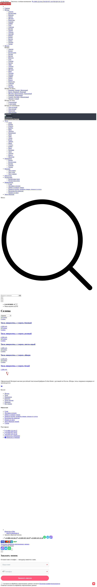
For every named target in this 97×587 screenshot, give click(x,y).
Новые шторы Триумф (12, 119)
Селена (10, 145)
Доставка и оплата (14, 186)
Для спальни (12, 112)
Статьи (7, 423)
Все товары (8, 404)
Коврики (7, 169)
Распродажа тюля (14, 179)
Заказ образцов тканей (12, 421)
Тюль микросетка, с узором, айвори (15, 355)
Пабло (10, 40)
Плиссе (10, 126)
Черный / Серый (13, 99)
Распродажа (8, 177)
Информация (9, 182)
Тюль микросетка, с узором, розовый (16, 334)
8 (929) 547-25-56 (11, 434)
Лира (10, 134)
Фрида (10, 155)
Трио (10, 136)
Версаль (11, 15)
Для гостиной (12, 107)
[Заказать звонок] (12, 549)
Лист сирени (12, 174)
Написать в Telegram (13, 437)
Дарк (10, 64)
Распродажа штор (14, 181)
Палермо (11, 150)
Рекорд (10, 35)
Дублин (10, 32)
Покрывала (8, 158)
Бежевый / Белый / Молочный (18, 90)
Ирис (10, 129)
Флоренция (12, 133)
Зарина (10, 17)
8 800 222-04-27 (38, 1)
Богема (10, 29)
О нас (10, 184)
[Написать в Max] (2, 549)
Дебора (10, 141)
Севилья (11, 27)
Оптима (10, 73)
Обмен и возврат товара (16, 187)
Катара (10, 124)
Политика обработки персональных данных (15, 544)
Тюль (6, 121)
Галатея (10, 22)
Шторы (7, 10)
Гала (9, 25)
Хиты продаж (9, 400)
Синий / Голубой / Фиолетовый (18, 97)
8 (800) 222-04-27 (11, 430)
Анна (10, 122)
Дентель (11, 131)
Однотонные (12, 102)
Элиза (10, 138)
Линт (10, 152)
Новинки (8, 402)
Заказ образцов (9, 194)
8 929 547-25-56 (59, 1)
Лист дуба (11, 172)
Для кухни (11, 111)
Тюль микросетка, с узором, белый (15, 366)
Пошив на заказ (13, 193)
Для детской (12, 109)
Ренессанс (11, 20)
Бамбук (10, 128)
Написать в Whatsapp (13, 436)
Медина (10, 18)
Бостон (10, 39)
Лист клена (12, 170)
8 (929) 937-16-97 (11, 432)
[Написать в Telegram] (6, 549)
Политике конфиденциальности (49, 583)
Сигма (10, 44)
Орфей (10, 23)
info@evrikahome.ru (12, 533)
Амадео (10, 11)
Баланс (10, 37)
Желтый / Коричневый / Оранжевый (20, 93)
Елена (10, 146)
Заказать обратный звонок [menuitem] (13, 535)
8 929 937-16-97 (49, 1)
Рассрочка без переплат (15, 191)
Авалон (10, 153)
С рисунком (12, 104)
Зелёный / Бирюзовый (15, 95)
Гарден (10, 30)
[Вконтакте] (1, 386)
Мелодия (11, 157)
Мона (10, 143)
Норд (10, 71)
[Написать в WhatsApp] (9, 549)
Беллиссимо (12, 13)
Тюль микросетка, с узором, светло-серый (18, 344)
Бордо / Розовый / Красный (17, 92)
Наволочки (8, 175)
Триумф (10, 34)
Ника (10, 148)
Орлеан (10, 42)
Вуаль (10, 140)
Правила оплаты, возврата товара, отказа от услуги (24, 189)
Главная (7, 8)
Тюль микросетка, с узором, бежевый (16, 323)
